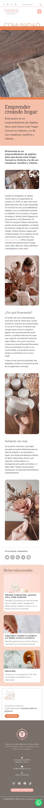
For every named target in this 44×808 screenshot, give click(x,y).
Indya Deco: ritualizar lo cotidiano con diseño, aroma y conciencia (21, 636)
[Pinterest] (8, 4)
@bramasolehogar (12, 239)
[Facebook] (15, 4)
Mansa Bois (10, 670)
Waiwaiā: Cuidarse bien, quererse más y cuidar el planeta (20, 596)
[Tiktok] (11, 4)
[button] (39, 12)
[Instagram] (4, 4)
